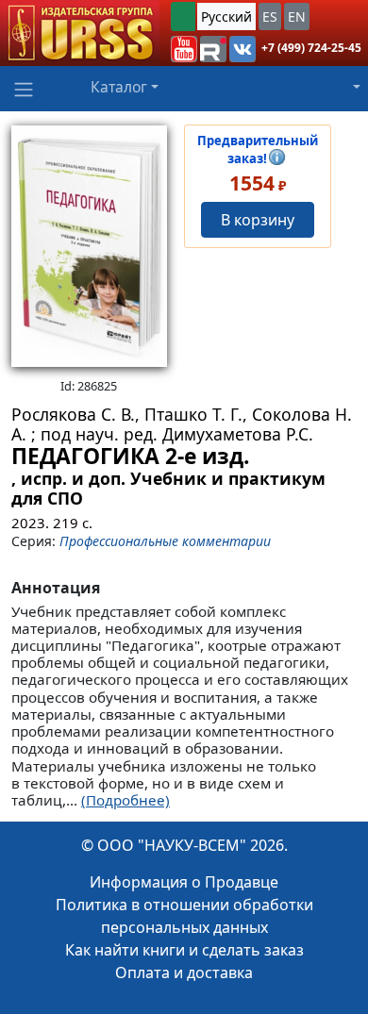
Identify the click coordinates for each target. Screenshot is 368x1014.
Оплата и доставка (184, 972)
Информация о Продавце (184, 882)
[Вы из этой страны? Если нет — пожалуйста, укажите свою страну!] (183, 16)
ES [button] (269, 16)
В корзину (257, 219)
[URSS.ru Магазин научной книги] (79, 33)
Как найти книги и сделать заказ (184, 949)
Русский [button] (226, 16)
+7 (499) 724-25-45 (311, 48)
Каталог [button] (119, 86)
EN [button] (297, 16)
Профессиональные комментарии (165, 541)
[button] (184, 49)
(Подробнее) (125, 799)
